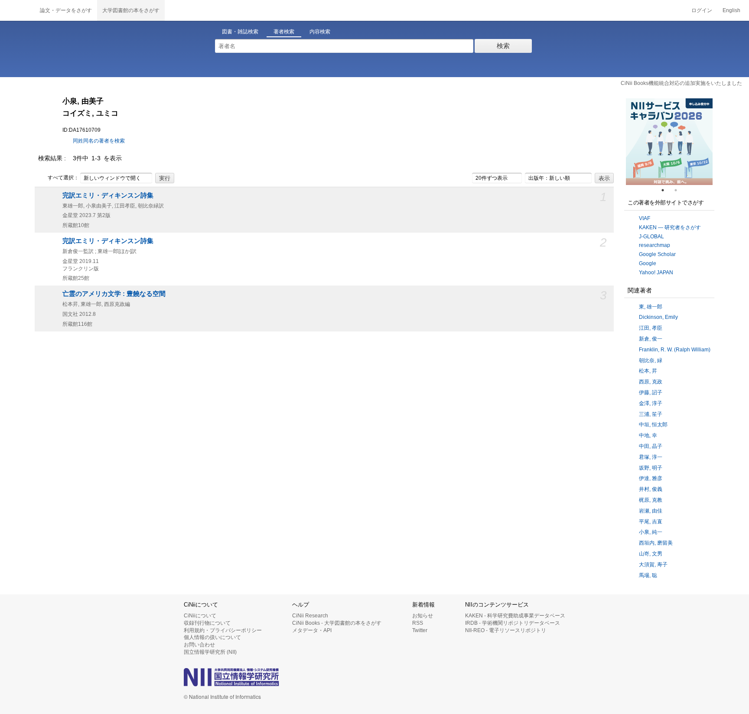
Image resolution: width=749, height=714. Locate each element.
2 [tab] (679, 190)
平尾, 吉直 (650, 522)
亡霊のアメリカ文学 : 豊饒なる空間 (114, 293)
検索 (503, 45)
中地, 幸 (648, 435)
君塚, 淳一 (650, 457)
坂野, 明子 (650, 468)
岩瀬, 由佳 (650, 511)
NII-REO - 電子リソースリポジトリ (505, 630)
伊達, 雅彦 (650, 478)
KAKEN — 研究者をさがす (670, 227)
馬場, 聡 (648, 575)
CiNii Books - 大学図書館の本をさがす (336, 623)
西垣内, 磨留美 (656, 543)
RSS (417, 623)
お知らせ (422, 616)
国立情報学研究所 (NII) (210, 652)
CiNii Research (310, 616)
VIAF (644, 218)
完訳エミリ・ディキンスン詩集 (107, 195)
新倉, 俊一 (650, 339)
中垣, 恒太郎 (653, 425)
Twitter (419, 630)
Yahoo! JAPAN (656, 272)
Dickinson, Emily (658, 317)
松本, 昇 (648, 371)
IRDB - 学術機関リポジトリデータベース (512, 623)
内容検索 (319, 32)
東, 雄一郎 (650, 307)
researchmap (654, 245)
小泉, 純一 (650, 532)
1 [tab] (666, 190)
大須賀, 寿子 (653, 564)
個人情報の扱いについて (212, 637)
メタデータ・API (312, 630)
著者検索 (284, 32)
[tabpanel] (669, 141)
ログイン (701, 10)
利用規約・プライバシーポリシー (223, 630)
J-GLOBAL (651, 237)
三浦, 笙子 (650, 414)
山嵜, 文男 (650, 554)
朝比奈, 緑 (650, 360)
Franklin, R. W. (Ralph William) (674, 350)
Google (647, 263)
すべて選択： (63, 178)
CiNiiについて (200, 616)
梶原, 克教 (650, 500)
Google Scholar (657, 254)
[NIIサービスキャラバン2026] (669, 141)
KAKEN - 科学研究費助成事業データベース (515, 616)
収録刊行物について (207, 623)
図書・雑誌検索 (240, 32)
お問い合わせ (199, 645)
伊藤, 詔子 (650, 392)
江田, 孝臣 (650, 328)
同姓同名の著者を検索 (99, 141)
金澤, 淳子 (650, 403)
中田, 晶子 (650, 446)
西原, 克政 (650, 382)
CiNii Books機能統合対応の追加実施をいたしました (681, 83)
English (731, 10)
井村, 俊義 (650, 489)
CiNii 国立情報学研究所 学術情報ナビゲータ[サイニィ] (17, 10)
